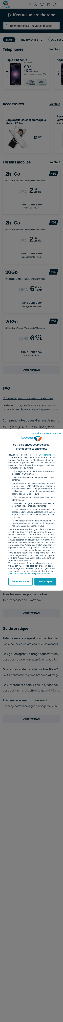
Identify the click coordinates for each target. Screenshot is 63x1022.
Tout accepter (45, 581)
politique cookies (43, 574)
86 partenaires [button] (47, 455)
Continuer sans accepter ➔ (47, 433)
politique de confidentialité (20, 574)
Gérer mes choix (20, 581)
